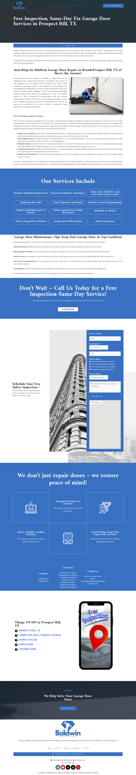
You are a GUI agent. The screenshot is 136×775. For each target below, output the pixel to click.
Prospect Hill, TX (29, 631)
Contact (85, 6)
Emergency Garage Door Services (103, 369)
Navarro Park (27, 649)
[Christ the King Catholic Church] (16, 635)
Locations (76, 6)
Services (67, 6)
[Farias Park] (16, 644)
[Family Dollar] (16, 640)
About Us (58, 6)
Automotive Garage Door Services (103, 367)
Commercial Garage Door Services (104, 364)
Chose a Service (95, 374)
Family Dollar (28, 640)
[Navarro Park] (16, 649)
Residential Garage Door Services (103, 362)
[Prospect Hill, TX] (16, 630)
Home (50, 6)
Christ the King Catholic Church (40, 635)
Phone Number (94, 344)
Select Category (95, 359)
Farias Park (26, 644)
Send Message (97, 396)
